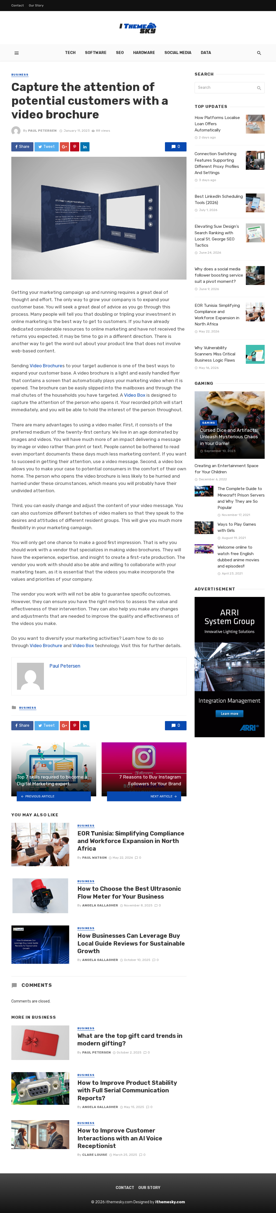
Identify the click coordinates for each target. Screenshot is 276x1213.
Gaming (208, 422)
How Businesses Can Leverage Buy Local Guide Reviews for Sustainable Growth (131, 943)
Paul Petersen (42, 130)
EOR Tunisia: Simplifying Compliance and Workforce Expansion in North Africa (130, 841)
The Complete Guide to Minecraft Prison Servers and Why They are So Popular (241, 498)
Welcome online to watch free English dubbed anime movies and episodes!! (238, 556)
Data (206, 52)
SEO (120, 52)
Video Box (134, 395)
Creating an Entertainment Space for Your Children (226, 468)
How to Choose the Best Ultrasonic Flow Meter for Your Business (129, 892)
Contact (17, 5)
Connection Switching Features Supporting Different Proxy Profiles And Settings (217, 163)
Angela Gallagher (100, 905)
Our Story (36, 5)
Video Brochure (46, 365)
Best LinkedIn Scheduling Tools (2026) (219, 199)
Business (20, 74)
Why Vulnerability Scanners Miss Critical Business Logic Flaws (215, 354)
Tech (70, 52)
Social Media (177, 52)
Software (95, 52)
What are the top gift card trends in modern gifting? (129, 1039)
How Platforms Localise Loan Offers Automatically (217, 123)
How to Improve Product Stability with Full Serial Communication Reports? (127, 1090)
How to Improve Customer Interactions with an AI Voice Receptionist (119, 1138)
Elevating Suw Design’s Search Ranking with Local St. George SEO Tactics (217, 235)
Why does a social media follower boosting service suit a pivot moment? (219, 275)
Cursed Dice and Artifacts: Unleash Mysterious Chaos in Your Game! (229, 436)
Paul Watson (94, 857)
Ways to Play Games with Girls (237, 527)
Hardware (144, 52)
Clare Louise (94, 1155)
